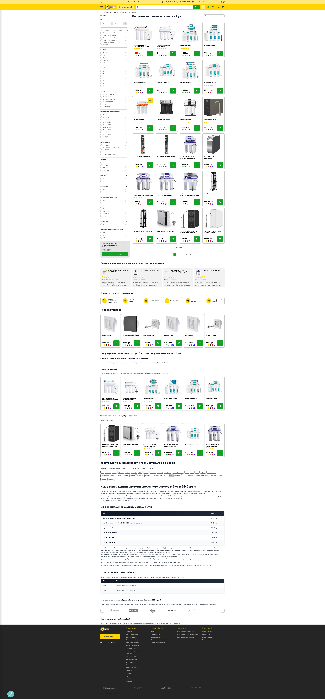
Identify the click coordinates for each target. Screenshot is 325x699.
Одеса (187, 472)
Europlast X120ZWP (128, 335)
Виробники (129, 681)
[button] (102, 611)
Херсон (203, 472)
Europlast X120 (168, 335)
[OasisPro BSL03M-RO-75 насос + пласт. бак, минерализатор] (186, 167)
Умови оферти (206, 640)
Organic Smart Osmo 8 (186, 45)
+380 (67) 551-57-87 (166, 688)
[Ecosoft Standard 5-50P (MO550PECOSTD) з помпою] (139, 55)
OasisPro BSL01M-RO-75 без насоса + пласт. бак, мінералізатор (143, 194)
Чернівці (132, 475)
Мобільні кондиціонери (132, 645)
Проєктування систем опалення (185, 637)
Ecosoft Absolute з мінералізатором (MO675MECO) (142, 120)
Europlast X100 (210, 335)
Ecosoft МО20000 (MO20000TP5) (213, 194)
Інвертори (128, 673)
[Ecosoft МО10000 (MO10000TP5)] (163, 167)
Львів (114, 472)
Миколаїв (148, 475)
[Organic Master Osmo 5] (163, 92)
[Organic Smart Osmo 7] (186, 92)
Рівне (192, 472)
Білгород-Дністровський (202, 475)
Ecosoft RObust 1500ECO (164, 119)
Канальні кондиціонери (132, 640)
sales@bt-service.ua (196, 687)
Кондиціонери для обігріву (133, 651)
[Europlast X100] (211, 345)
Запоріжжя (168, 472)
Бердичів (213, 475)
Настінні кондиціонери (132, 634)
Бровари (103, 479)
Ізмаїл (184, 475)
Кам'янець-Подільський (107, 475)
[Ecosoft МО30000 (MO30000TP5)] (139, 241)
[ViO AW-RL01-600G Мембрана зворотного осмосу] (209, 241)
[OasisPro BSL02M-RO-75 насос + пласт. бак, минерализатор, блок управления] (186, 204)
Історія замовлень (207, 637)
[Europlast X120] (170, 345)
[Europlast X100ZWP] (191, 345)
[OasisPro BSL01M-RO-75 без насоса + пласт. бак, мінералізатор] (139, 204)
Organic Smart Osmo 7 (186, 82)
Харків (128, 472)
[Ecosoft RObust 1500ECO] (163, 130)
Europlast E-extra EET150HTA (110, 335)
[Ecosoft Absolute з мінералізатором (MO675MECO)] (139, 130)
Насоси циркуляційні (131, 665)
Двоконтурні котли (131, 662)
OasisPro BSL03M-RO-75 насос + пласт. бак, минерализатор (189, 157)
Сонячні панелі (130, 670)
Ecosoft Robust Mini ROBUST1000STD (185, 120)
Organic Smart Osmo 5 (210, 82)
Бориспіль (111, 479)
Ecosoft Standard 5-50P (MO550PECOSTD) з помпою (141, 46)
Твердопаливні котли (132, 656)
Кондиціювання (155, 634)
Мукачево (190, 475)
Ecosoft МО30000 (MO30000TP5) (143, 231)
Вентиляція (154, 631)
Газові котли (129, 653)
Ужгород (160, 472)
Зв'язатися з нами (108, 636)
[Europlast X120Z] (149, 345)
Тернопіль (121, 472)
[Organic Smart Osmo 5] (209, 92)
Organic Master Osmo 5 (163, 82)
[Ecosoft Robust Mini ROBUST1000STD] (186, 130)
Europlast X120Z (147, 335)
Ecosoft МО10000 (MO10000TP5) (166, 156)
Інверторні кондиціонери (132, 648)
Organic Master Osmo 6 (210, 45)
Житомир (152, 472)
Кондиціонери (130, 631)
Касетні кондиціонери (132, 637)
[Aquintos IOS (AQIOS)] (209, 130)
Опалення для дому (156, 637)
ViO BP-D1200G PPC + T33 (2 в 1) (166, 231)
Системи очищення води (158, 642)
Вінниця (134, 472)
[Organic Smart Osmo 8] (186, 55)
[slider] (101, 27)
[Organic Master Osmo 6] (209, 55)
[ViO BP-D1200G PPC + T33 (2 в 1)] (163, 241)
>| (190, 254)
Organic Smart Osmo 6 (139, 82)
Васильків (177, 475)
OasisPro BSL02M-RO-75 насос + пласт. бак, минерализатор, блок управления (189, 195)
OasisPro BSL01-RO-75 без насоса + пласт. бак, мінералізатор (166, 194)
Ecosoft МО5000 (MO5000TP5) (142, 156)
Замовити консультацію (115, 254)
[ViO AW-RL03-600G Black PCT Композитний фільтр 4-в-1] (186, 241)
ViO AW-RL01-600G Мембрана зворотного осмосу (212, 231)
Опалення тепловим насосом (159, 640)
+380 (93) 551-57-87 (166, 687)
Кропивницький (157, 475)
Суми (197, 472)
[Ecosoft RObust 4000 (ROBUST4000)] (209, 167)
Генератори (129, 678)
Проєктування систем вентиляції (186, 631)
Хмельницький (211, 472)
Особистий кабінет (207, 631)
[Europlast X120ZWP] (128, 345)
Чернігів (126, 475)
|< (166, 254)
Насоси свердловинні (132, 667)
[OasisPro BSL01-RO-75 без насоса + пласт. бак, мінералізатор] (163, 204)
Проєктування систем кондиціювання (187, 634)
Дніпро (146, 472)
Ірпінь (165, 475)
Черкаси (119, 475)
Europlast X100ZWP (190, 335)
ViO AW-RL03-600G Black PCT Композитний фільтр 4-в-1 (188, 231)
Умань (220, 475)
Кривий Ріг (140, 475)
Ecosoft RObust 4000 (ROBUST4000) (209, 157)
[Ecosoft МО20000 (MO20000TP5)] (209, 204)
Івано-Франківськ (178, 472)
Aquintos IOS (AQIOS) (210, 119)
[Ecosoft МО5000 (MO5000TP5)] (139, 167)
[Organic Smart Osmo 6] (139, 92)
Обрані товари (206, 634)
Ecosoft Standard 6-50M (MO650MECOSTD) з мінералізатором (163, 47)
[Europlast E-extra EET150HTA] (107, 345)
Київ (102, 472)
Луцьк (140, 472)
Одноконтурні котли (131, 659)
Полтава (108, 472)
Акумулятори (129, 676)
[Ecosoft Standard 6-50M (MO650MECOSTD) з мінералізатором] (163, 55)
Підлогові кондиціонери (132, 642)
